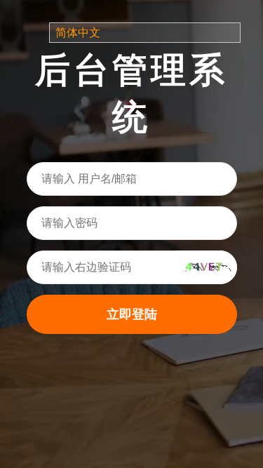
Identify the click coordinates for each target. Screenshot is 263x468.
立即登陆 (132, 314)
